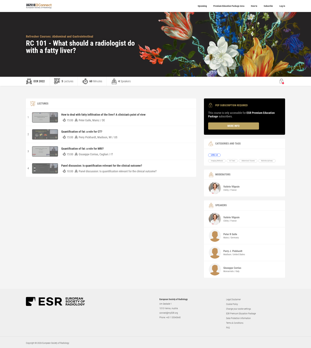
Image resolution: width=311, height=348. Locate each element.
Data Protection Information (238, 318)
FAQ (228, 327)
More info (233, 125)
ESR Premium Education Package (241, 313)
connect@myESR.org (168, 313)
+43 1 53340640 (173, 317)
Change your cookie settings (238, 309)
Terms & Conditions (234, 323)
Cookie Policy (232, 304)
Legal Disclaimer (233, 299)
